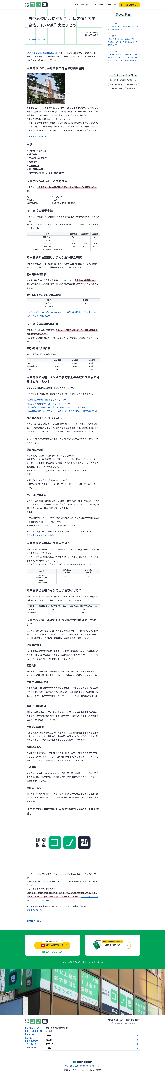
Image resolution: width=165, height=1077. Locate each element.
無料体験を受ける (128, 4)
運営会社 (67, 1070)
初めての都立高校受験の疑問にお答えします (46, 399)
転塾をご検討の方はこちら (52, 952)
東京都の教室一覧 (34, 910)
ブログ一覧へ (35, 921)
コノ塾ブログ (111, 4)
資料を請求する (112, 945)
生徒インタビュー (132, 89)
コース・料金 (73, 4)
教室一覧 (84, 4)
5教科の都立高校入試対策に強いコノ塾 (44, 52)
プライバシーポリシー (79, 1070)
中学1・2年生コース (33, 1030)
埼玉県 (49, 1035)
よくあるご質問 (97, 4)
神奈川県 (50, 1044)
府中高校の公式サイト (36, 136)
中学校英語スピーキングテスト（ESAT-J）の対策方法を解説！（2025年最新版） (62, 411)
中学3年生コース (32, 1027)
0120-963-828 (132, 1019)
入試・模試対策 (132, 84)
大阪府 (49, 1048)
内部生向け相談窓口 (94, 1070)
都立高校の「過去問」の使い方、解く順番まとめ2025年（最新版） (56, 407)
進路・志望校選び (38, 39)
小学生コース (30, 1034)
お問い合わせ (30, 1044)
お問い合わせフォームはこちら (40, 535)
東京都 (49, 1039)
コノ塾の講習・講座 (115, 89)
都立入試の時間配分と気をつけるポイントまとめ (48, 403)
